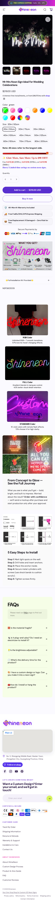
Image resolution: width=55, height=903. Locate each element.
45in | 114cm (25, 135)
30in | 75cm (24, 129)
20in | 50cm (9, 129)
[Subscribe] (49, 798)
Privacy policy (9, 896)
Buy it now (27, 198)
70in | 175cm (25, 141)
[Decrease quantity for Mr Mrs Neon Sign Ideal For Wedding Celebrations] (5, 179)
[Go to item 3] (26, 71)
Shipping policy (45, 896)
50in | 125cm (40, 135)
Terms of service (32, 896)
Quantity (6, 173)
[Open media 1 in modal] (47, 19)
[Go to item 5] (46, 71)
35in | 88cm (39, 129)
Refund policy (20, 896)
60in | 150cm (9, 141)
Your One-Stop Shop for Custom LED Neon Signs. (20, 892)
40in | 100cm (9, 135)
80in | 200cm (41, 141)
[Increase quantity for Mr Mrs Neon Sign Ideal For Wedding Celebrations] (16, 179)
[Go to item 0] (6, 71)
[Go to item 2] (16, 71)
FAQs (26, 612)
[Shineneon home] (17, 723)
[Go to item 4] (36, 71)
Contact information (27, 899)
